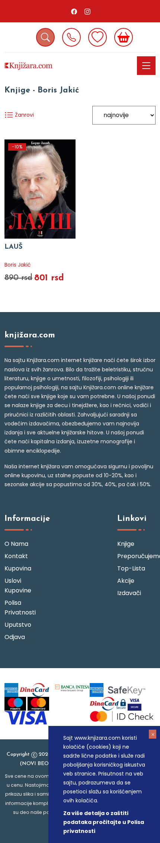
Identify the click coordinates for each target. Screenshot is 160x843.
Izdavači (129, 593)
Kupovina (17, 568)
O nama (16, 544)
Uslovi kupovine (17, 585)
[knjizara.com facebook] (74, 11)
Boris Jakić (17, 264)
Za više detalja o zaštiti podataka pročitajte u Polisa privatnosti (103, 822)
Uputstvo (17, 624)
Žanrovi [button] (23, 115)
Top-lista (131, 568)
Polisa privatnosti (20, 607)
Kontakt (16, 556)
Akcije (125, 580)
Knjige (125, 544)
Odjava (14, 637)
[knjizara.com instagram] (87, 11)
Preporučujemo (136, 556)
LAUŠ (13, 247)
